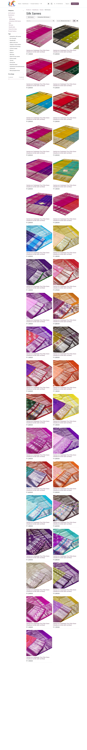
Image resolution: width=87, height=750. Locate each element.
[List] (77, 21)
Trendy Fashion (12, 31)
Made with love (14, 42)
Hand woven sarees (15, 56)
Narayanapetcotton (15, 70)
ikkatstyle (12, 68)
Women (11, 25)
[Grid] (74, 21)
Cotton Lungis (13, 48)
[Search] (53, 21)
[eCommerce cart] (48, 3)
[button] (51, 3)
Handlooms (11, 15)
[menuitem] (20, 3)
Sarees (10, 17)
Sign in (67, 3)
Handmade (12, 40)
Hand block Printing (15, 46)
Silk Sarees (12, 19)
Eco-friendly (13, 38)
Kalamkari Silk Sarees (15, 21)
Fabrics (12, 52)
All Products (11, 13)
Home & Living (13, 29)
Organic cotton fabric (15, 44)
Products (28, 9)
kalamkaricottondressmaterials (18, 66)
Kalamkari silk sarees (15, 36)
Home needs (13, 58)
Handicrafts (12, 27)
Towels (11, 60)
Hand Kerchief (13, 64)
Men (10, 23)
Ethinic (12, 50)
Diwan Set (12, 62)
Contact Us (75, 3)
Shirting (12, 54)
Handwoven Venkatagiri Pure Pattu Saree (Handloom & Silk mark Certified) (37, 51)
